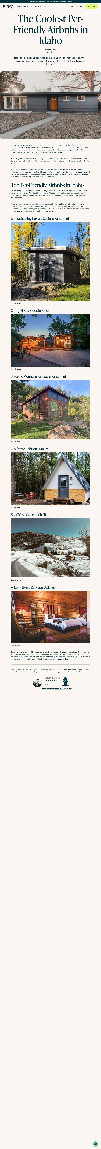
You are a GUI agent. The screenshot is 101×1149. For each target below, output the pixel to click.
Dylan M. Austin (51, 50)
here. (19, 303)
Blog (46, 6)
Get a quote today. (60, 659)
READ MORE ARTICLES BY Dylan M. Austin (57, 689)
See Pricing (91, 6)
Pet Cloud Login (36, 6)
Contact (79, 6)
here (18, 211)
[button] (95, 1144)
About (71, 6)
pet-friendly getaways (56, 170)
